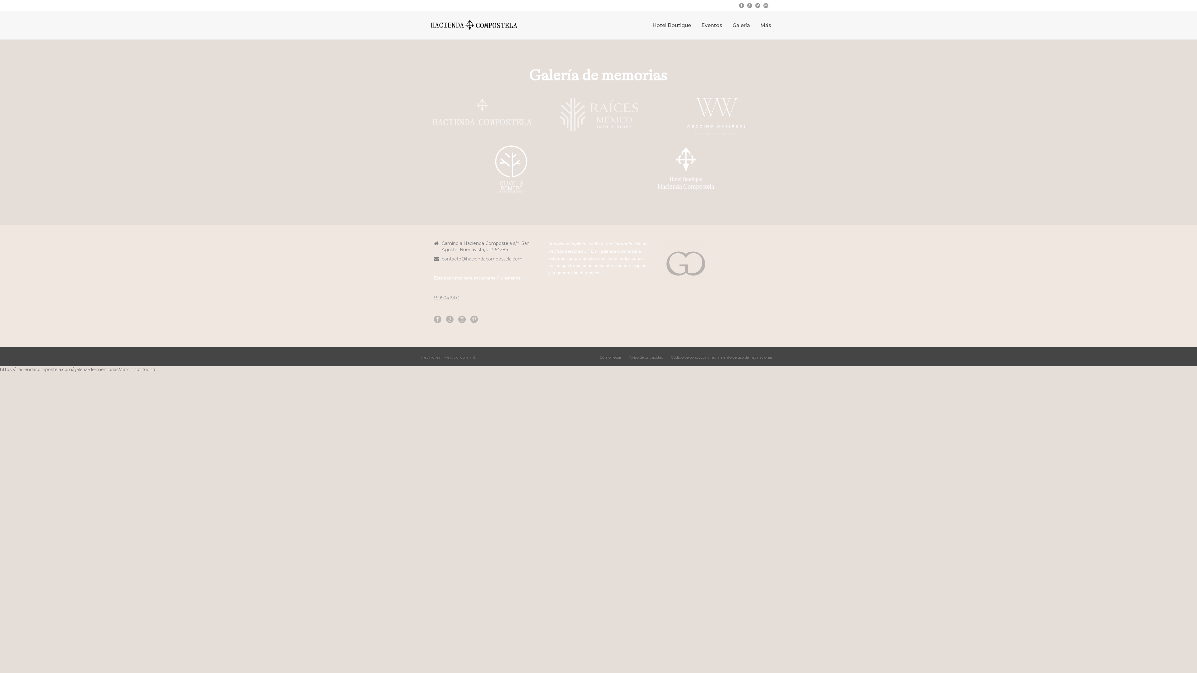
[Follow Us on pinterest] (474, 320)
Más (765, 25)
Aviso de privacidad (646, 357)
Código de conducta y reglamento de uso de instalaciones (721, 357)
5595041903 (446, 298)
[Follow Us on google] (450, 320)
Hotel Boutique (671, 25)
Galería (741, 25)
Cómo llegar (610, 357)
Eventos (711, 25)
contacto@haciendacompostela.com (482, 259)
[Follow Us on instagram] (462, 320)
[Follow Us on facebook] (437, 320)
